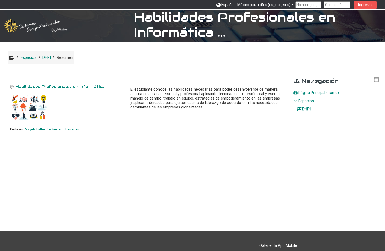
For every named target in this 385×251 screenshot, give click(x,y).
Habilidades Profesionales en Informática (60, 87)
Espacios (306, 101)
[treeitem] (336, 93)
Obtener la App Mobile (278, 245)
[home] (36, 25)
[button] (254, 5)
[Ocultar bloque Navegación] (376, 79)
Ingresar (365, 4)
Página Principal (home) (318, 93)
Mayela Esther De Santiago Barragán (52, 129)
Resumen (65, 57)
